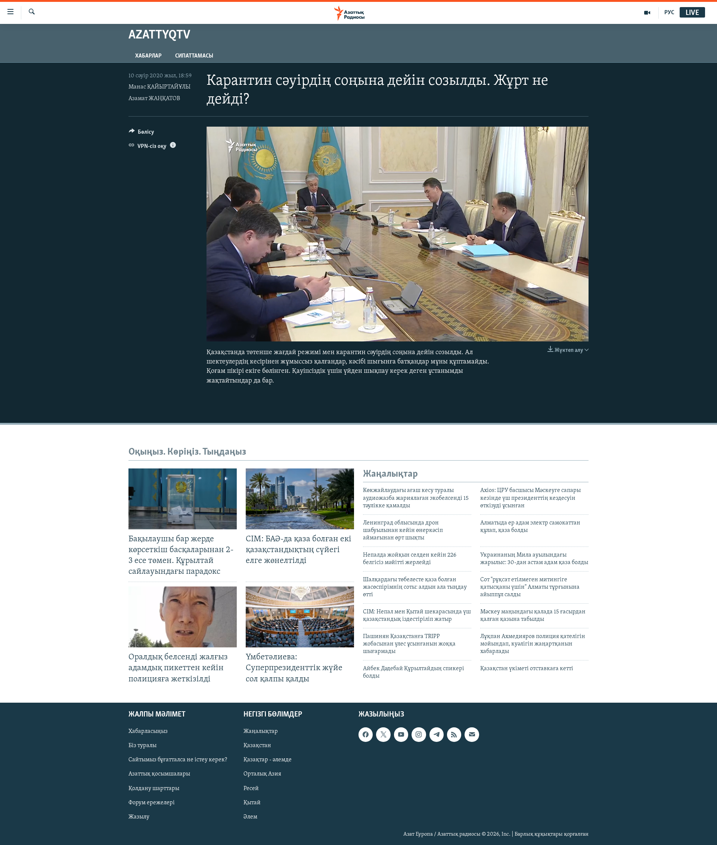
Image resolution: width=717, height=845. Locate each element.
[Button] (141, 134)
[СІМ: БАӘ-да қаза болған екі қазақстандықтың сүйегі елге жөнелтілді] (300, 498)
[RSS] (454, 734)
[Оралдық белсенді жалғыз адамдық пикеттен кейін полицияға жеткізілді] (182, 616)
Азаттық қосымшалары (159, 774)
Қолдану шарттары (153, 788)
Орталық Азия (262, 774)
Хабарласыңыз (148, 731)
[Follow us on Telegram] (436, 734)
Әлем (250, 817)
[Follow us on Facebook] (365, 734)
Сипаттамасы (194, 56)
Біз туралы (142, 746)
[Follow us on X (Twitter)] (383, 734)
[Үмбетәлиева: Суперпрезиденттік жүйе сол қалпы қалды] (300, 616)
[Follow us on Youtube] (401, 734)
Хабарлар (148, 56)
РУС (669, 13)
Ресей (251, 788)
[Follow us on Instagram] (419, 734)
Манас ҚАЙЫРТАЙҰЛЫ (159, 87)
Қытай (252, 802)
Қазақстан (257, 746)
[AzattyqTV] (647, 12)
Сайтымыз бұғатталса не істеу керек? (177, 760)
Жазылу (138, 817)
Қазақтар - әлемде (267, 760)
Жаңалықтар (260, 731)
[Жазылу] (472, 734)
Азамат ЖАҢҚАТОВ (154, 99)
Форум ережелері (151, 802)
